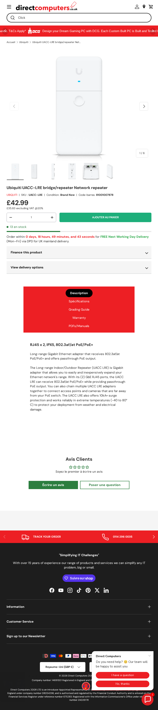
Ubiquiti (23, 42)
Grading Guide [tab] (79, 309)
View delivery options (27, 267)
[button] (149, 6)
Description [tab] (79, 293)
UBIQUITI (12, 195)
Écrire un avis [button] (53, 485)
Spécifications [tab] (79, 301)
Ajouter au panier (105, 217)
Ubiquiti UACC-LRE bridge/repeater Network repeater (57, 42)
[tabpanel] (79, 378)
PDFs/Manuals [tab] (79, 326)
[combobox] (79, 17)
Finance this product (26, 252)
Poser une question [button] (105, 485)
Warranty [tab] (79, 318)
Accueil (11, 42)
